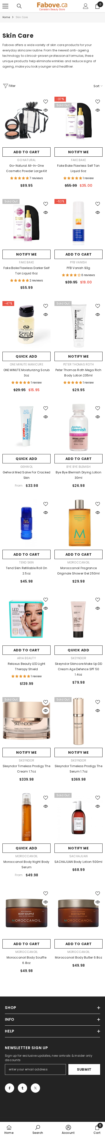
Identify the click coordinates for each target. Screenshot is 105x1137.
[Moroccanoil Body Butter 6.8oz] (78, 913)
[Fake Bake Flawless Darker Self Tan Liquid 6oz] (26, 223)
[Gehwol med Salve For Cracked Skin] (26, 427)
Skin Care (22, 17)
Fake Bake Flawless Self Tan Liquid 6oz (78, 168)
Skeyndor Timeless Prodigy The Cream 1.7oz (26, 769)
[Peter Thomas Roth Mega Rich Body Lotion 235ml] (78, 325)
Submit (84, 1069)
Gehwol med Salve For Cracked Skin (27, 475)
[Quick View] (45, 110)
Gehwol (26, 467)
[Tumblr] (22, 1088)
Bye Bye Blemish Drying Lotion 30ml (78, 475)
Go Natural (26, 160)
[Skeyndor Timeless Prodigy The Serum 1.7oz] (78, 721)
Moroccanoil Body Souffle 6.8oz (26, 960)
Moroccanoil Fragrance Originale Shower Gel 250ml (78, 570)
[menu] (5, 6)
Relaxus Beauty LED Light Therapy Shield (26, 666)
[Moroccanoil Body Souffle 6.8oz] (26, 913)
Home (6, 17)
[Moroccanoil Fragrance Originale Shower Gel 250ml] (78, 523)
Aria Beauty (26, 658)
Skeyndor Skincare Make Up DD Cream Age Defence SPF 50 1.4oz (78, 669)
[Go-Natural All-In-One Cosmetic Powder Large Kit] (26, 121)
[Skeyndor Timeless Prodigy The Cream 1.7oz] (26, 721)
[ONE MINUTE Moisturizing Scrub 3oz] (26, 325)
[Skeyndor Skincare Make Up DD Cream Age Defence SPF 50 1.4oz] (78, 619)
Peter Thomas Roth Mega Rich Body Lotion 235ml (78, 372)
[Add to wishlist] (45, 101)
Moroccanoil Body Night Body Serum (26, 864)
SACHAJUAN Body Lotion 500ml (78, 862)
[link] (37, 1129)
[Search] (19, 6)
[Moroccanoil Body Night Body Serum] (26, 817)
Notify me (78, 152)
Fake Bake (78, 160)
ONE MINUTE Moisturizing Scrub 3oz (26, 372)
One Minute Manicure (26, 364)
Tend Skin (26, 562)
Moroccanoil (78, 562)
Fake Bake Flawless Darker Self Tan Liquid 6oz (26, 270)
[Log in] (85, 6)
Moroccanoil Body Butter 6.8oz (78, 957)
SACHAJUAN (78, 856)
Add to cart (26, 152)
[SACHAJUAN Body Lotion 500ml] (78, 817)
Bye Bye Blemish (78, 467)
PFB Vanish (78, 262)
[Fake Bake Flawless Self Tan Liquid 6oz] (78, 121)
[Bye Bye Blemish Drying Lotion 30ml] (78, 427)
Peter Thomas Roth (78, 364)
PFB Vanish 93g (78, 268)
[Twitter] (35, 1088)
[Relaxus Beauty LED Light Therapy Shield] (26, 619)
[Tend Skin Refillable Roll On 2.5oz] (26, 523)
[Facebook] (9, 1088)
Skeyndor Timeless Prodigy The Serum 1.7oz (78, 769)
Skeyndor (78, 658)
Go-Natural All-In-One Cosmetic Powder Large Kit (26, 168)
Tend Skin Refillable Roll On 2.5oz (26, 570)
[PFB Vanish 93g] (78, 223)
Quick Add (26, 356)
